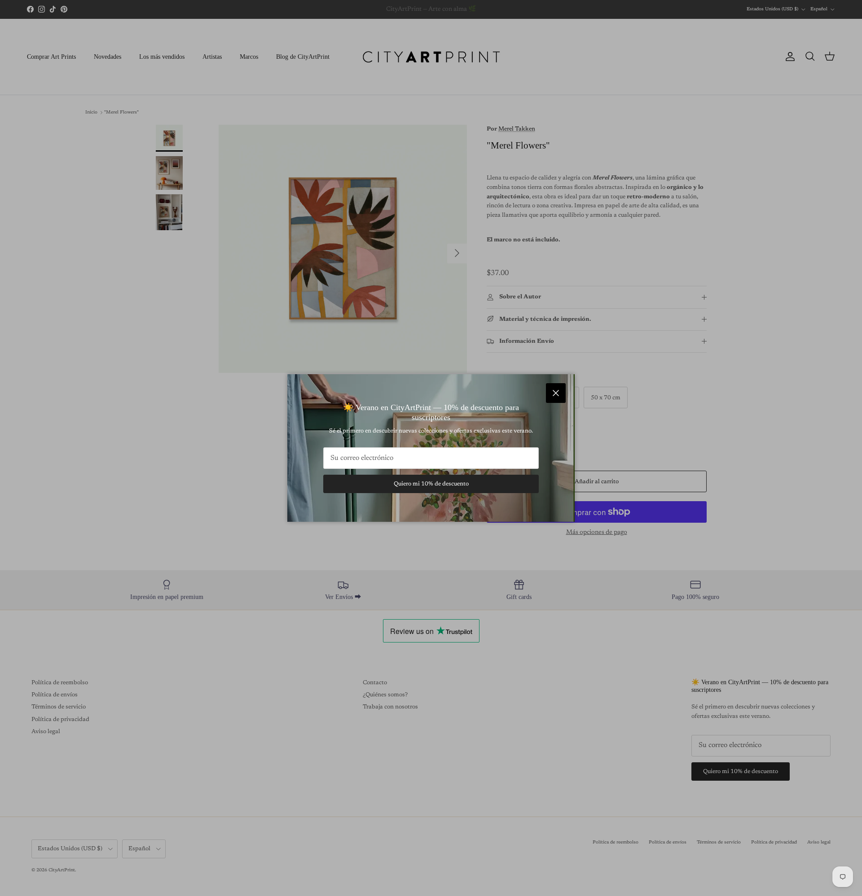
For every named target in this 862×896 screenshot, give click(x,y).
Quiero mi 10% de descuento (431, 484)
